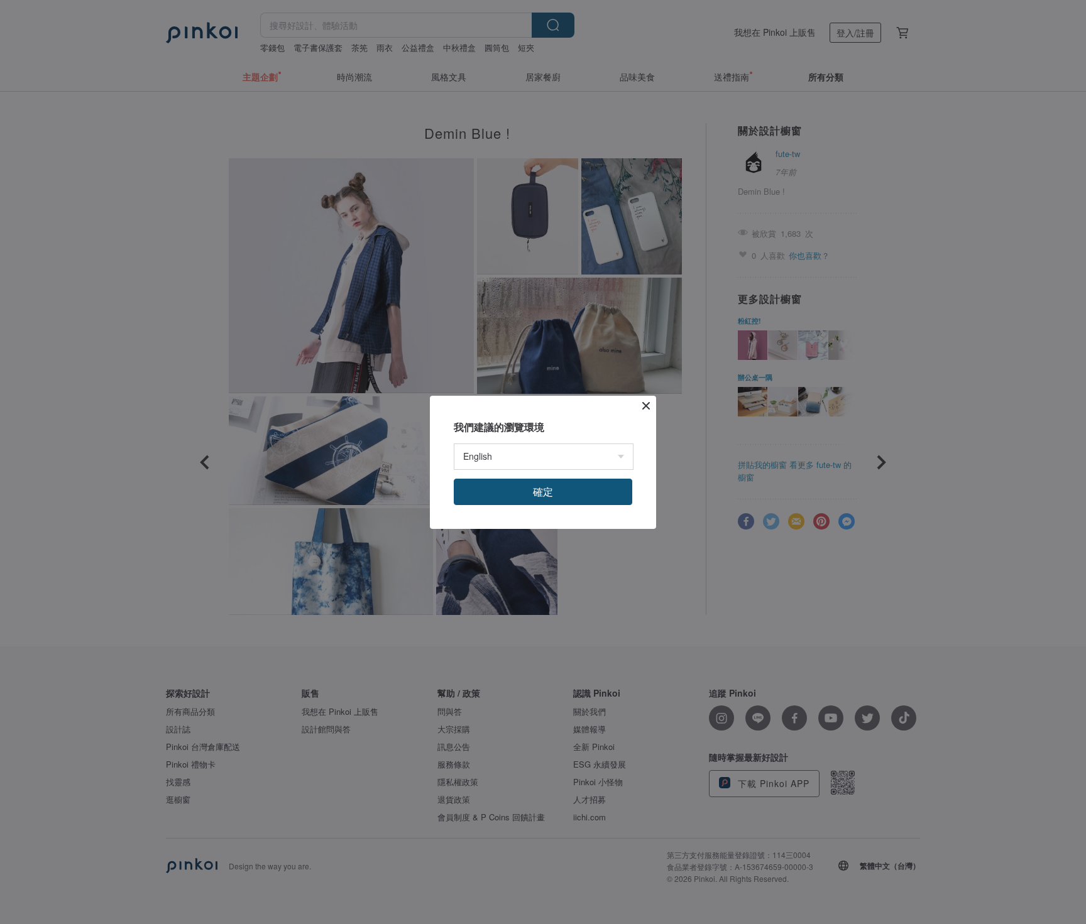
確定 (543, 491)
